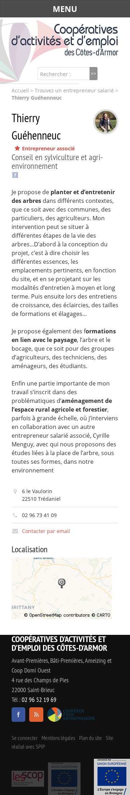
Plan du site (90, 737)
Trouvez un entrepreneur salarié (74, 90)
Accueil (20, 90)
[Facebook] (15, 174)
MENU (65, 8)
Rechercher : (55, 74)
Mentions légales (58, 737)
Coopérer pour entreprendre (71, 714)
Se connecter (25, 737)
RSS (36, 714)
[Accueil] (65, 39)
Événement (112, 777)
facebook (18, 714)
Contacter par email (46, 531)
